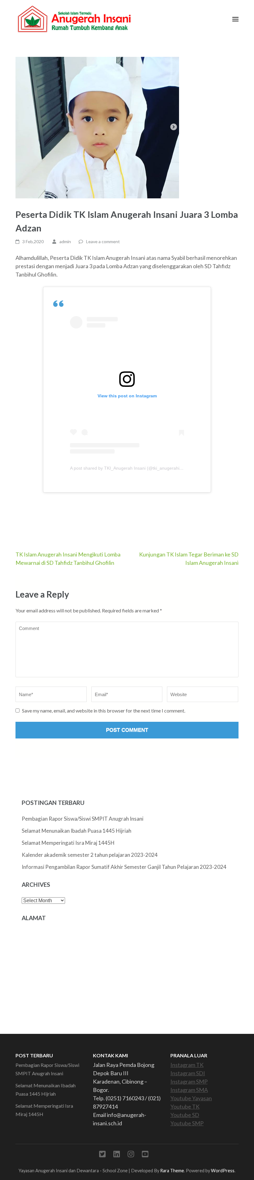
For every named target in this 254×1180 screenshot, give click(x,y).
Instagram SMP (189, 1081)
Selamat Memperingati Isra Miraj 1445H (68, 843)
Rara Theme (172, 1170)
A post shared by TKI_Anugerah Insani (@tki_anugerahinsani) (130, 468)
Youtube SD (184, 1114)
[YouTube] (145, 1155)
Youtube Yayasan (191, 1098)
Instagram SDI (187, 1073)
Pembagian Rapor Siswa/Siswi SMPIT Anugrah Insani (82, 818)
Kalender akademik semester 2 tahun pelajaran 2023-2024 (90, 855)
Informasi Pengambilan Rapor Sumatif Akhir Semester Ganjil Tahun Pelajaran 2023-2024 (124, 867)
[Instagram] (131, 1155)
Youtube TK (184, 1106)
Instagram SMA (189, 1089)
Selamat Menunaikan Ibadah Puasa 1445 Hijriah (76, 830)
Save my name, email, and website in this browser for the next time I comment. (103, 710)
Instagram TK (187, 1064)
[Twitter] (102, 1155)
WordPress (222, 1170)
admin (65, 241)
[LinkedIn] (116, 1155)
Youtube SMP (187, 1123)
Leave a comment (103, 241)
